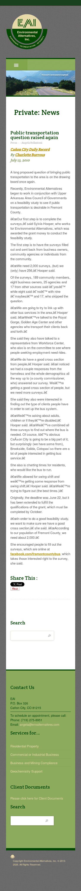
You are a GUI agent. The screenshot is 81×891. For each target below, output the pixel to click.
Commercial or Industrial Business (34, 754)
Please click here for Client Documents (36, 798)
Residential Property (24, 746)
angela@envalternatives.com (39, 724)
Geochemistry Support (26, 771)
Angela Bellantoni (32, 142)
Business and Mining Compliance (33, 762)
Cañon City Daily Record (30, 149)
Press (13, 142)
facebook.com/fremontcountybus (35, 553)
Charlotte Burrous (30, 154)
